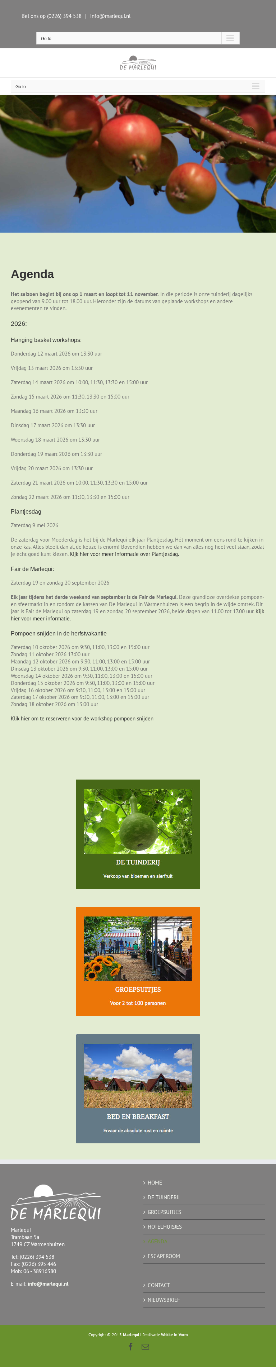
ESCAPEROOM (164, 1256)
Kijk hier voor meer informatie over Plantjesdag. (124, 554)
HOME (155, 1182)
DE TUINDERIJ (164, 1197)
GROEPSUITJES (164, 1212)
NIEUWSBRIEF (164, 1299)
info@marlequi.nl (110, 16)
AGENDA (157, 1241)
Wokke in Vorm (174, 1334)
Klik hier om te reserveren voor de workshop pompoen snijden (82, 718)
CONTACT (159, 1285)
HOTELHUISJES (165, 1226)
